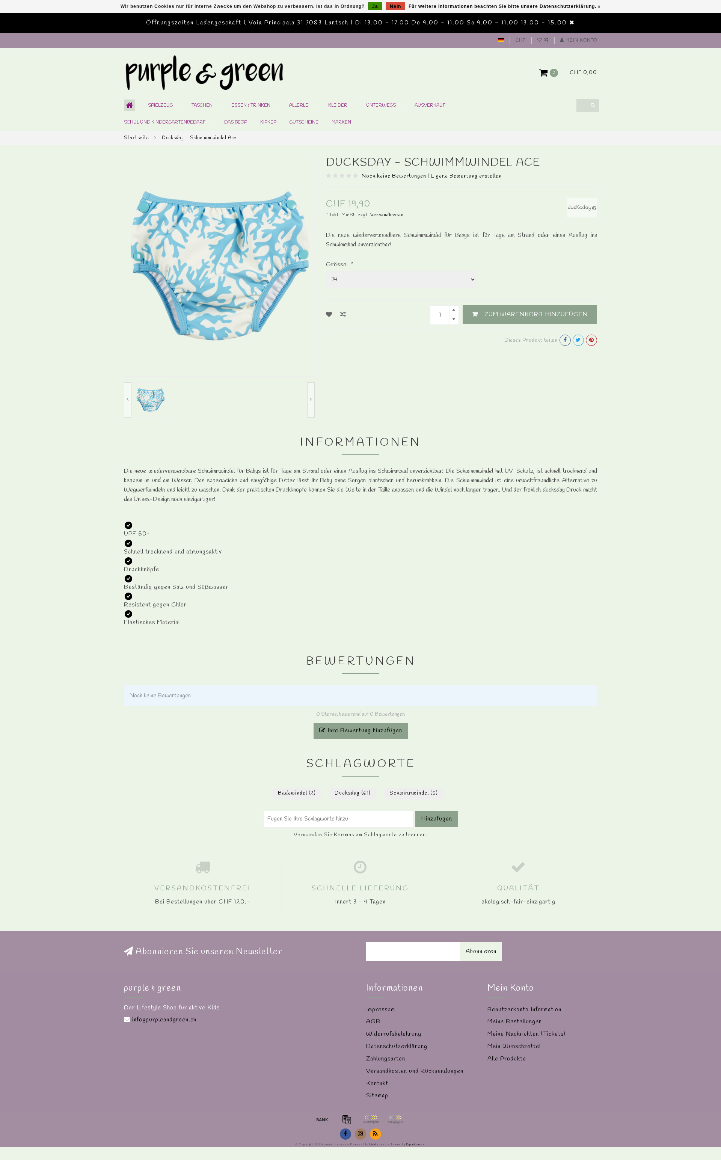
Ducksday (353, 793)
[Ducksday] (582, 207)
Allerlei (299, 106)
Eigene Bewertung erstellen (466, 176)
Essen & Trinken (250, 106)
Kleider (337, 106)
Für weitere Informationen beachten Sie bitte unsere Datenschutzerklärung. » (505, 6)
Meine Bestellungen (514, 1022)
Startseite (136, 138)
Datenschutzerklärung (396, 1046)
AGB (373, 1022)
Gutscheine (304, 122)
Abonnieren (481, 951)
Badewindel (297, 793)
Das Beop (235, 122)
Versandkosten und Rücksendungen (414, 1071)
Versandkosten (387, 215)
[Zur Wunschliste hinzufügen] (329, 315)
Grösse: (339, 265)
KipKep (268, 122)
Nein (395, 6)
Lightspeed (378, 1144)
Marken (341, 122)
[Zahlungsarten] (322, 1119)
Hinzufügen (436, 819)
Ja (375, 6)
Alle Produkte (506, 1059)
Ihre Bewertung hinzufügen (364, 731)
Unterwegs (381, 106)
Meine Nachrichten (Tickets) (526, 1034)
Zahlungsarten (385, 1059)
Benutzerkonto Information (524, 1010)
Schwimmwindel (413, 793)
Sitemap (377, 1096)
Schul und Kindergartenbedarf (164, 122)
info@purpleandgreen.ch (164, 1020)
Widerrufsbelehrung (393, 1034)
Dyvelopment (416, 1144)
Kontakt (377, 1084)
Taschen (202, 106)
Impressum (380, 1010)
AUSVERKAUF (430, 106)
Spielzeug (160, 106)
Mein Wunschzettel (514, 1046)
